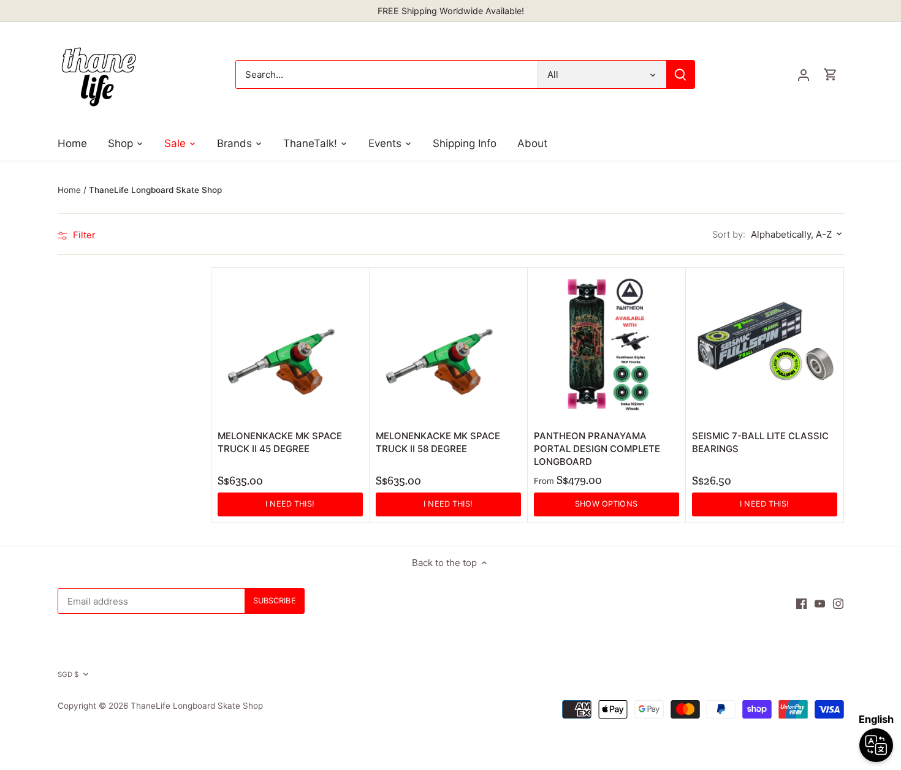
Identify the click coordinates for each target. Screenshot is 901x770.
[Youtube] (820, 603)
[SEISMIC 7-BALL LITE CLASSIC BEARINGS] (764, 346)
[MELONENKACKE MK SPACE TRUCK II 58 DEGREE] (448, 346)
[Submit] (680, 74)
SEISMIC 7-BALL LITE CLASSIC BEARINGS (760, 442)
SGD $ (68, 674)
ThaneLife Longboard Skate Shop (197, 706)
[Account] (803, 74)
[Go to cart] (830, 74)
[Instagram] (838, 603)
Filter (83, 235)
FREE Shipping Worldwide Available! (451, 11)
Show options (606, 503)
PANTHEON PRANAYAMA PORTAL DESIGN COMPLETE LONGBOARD (597, 448)
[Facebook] (801, 603)
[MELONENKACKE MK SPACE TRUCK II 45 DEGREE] (290, 346)
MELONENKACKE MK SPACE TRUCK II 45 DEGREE (280, 442)
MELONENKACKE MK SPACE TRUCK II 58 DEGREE (438, 442)
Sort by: (728, 234)
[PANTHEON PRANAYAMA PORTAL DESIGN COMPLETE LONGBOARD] (606, 346)
